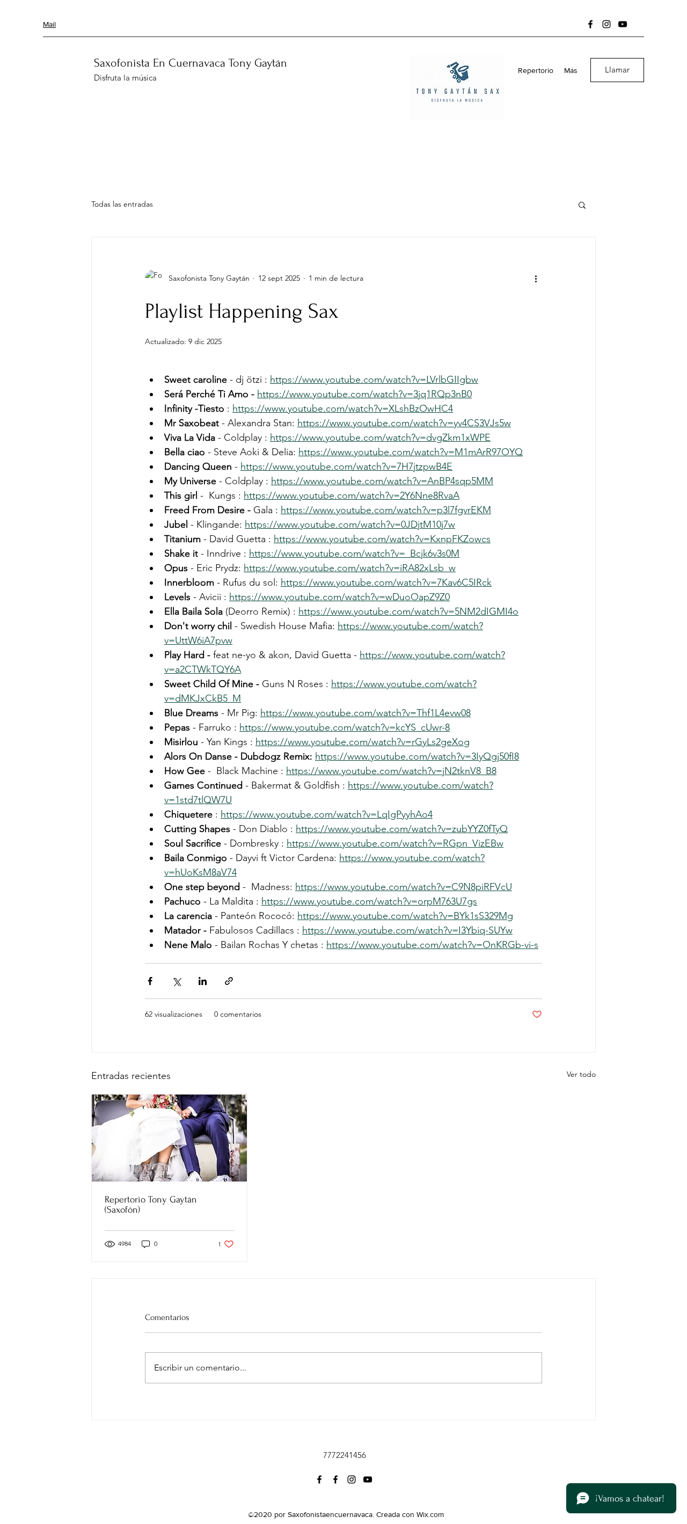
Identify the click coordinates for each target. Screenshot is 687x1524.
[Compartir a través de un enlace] (229, 981)
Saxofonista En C (135, 62)
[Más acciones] (535, 278)
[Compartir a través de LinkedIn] (203, 981)
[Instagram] (606, 24)
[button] (582, 204)
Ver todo (581, 1074)
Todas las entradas (122, 204)
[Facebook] (590, 24)
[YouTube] (622, 24)
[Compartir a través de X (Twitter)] (176, 981)
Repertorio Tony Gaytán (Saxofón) (151, 1204)
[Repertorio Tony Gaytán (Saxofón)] (169, 1138)
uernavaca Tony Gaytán (231, 62)
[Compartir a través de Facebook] (150, 981)
